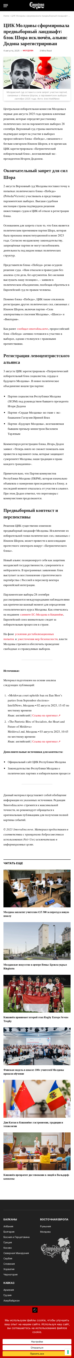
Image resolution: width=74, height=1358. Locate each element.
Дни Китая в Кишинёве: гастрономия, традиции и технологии (33, 1124)
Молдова (28, 50)
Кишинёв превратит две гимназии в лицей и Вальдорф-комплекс (36, 1177)
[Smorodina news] (37, 5)
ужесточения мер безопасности (38, 639)
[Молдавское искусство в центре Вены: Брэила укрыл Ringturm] (37, 941)
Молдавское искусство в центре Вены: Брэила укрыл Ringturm (35, 966)
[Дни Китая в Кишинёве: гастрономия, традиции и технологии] (37, 1099)
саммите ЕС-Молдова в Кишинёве (41, 614)
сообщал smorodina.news (32, 329)
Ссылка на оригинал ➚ (46, 715)
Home (6, 15)
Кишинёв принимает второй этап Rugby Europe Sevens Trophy (35, 1019)
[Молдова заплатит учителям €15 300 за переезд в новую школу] (37, 888)
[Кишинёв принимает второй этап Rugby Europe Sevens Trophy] (37, 994)
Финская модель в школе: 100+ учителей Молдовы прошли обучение (33, 1072)
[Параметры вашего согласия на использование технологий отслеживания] (68, 1352)
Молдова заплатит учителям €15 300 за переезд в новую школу (36, 914)
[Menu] (5, 5)
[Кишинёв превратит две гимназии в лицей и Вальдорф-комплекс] (37, 1151)
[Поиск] (69, 5)
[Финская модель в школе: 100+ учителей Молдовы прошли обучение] (37, 1046)
